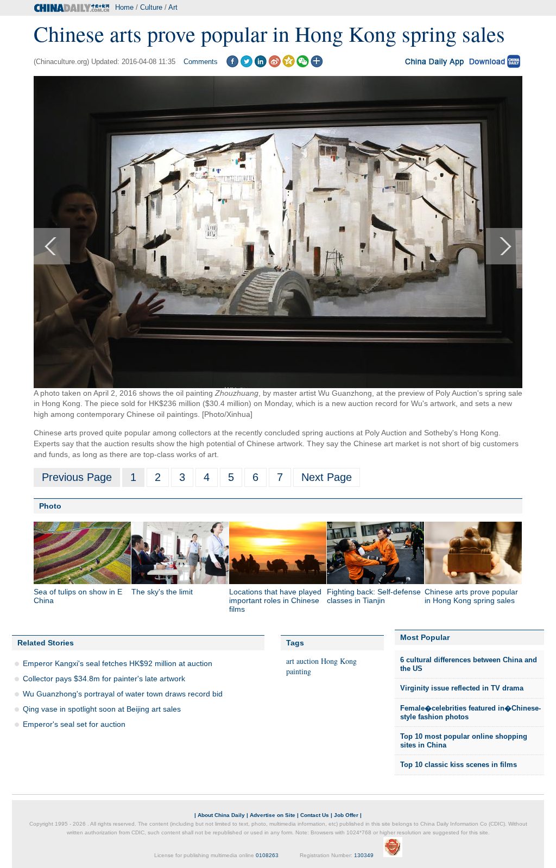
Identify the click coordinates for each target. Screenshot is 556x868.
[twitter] (246, 65)
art (290, 661)
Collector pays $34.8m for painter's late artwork (104, 678)
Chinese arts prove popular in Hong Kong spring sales (471, 596)
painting (298, 671)
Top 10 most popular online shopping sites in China (463, 740)
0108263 (267, 855)
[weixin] (302, 65)
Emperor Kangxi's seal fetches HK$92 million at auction (117, 663)
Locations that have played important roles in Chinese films (275, 600)
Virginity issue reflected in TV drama (461, 688)
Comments (201, 62)
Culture (151, 7)
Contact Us (314, 815)
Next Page (326, 477)
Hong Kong (339, 661)
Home (124, 7)
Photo (50, 506)
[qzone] (288, 65)
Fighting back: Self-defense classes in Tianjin (374, 596)
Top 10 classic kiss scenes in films (458, 765)
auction (307, 661)
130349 (364, 855)
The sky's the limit (162, 591)
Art (173, 7)
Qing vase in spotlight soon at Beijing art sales (102, 709)
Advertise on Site (272, 815)
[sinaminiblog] (274, 65)
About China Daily (221, 815)
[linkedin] (260, 65)
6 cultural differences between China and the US (468, 664)
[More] (317, 65)
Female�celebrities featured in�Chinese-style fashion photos (470, 712)
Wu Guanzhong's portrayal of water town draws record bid (123, 693)
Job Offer (346, 815)
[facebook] (232, 65)
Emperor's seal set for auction (74, 724)
